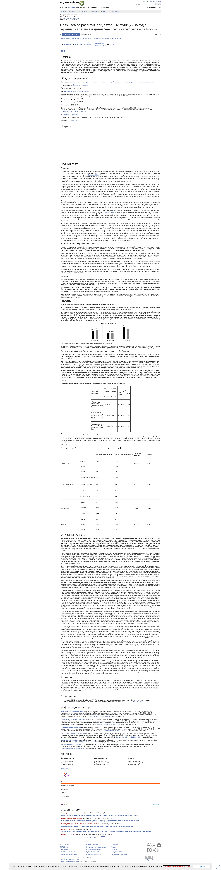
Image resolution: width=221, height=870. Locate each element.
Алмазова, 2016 (93, 175)
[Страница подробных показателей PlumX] (66, 775)
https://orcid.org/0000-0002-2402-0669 (128, 737)
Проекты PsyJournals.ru (67, 852)
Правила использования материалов (69, 859)
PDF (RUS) (67, 44)
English (144, 1)
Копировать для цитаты (70, 114)
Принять (202, 866)
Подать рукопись (90, 7)
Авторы (79, 7)
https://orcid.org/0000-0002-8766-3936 (85, 741)
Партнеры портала (92, 844)
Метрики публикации (66, 768)
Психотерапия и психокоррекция (71, 818)
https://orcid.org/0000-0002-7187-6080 (98, 716)
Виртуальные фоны (117, 852)
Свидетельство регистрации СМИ (69, 861)
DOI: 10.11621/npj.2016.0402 (140, 701)
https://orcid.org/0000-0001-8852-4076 (72, 748)
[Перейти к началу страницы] (218, 867)
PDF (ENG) (78, 44)
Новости (63, 7)
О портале (114, 844)
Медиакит (114, 847)
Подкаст (88, 44)
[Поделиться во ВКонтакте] (62, 51)
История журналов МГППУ (68, 854)
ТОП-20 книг (64, 847)
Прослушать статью (71, 34)
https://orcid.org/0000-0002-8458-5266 (108, 724)
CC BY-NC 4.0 (72, 120)
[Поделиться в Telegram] (64, 51)
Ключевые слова (154, 7)
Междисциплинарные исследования (72, 813)
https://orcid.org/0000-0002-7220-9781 (115, 730)
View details (156, 804)
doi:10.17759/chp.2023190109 (69, 18)
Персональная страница (93, 854)
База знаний (104, 7)
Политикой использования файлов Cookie (176, 866)
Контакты (114, 849)
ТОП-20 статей (64, 844)
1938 (159, 34)
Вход (159, 1)
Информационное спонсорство (96, 847)
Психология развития (92, 824)
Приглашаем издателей (93, 849)
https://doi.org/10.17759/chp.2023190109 (76, 91)
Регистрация (153, 1)
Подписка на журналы (93, 852)
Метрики (112, 44)
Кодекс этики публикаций (119, 854)
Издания (71, 7)
